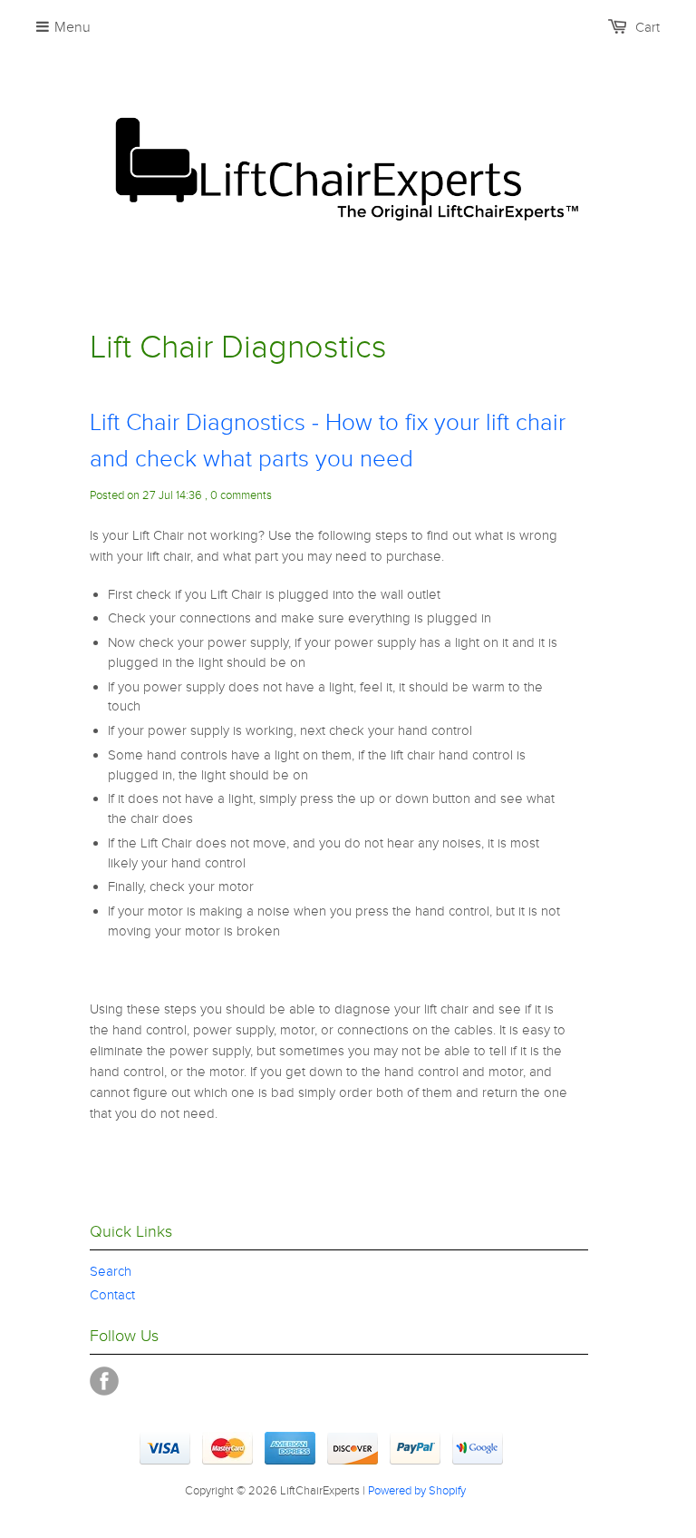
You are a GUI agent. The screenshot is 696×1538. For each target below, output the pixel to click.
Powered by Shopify (417, 1491)
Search (110, 1271)
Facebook (104, 1381)
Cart (647, 27)
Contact (112, 1295)
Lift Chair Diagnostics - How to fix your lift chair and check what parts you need (328, 440)
